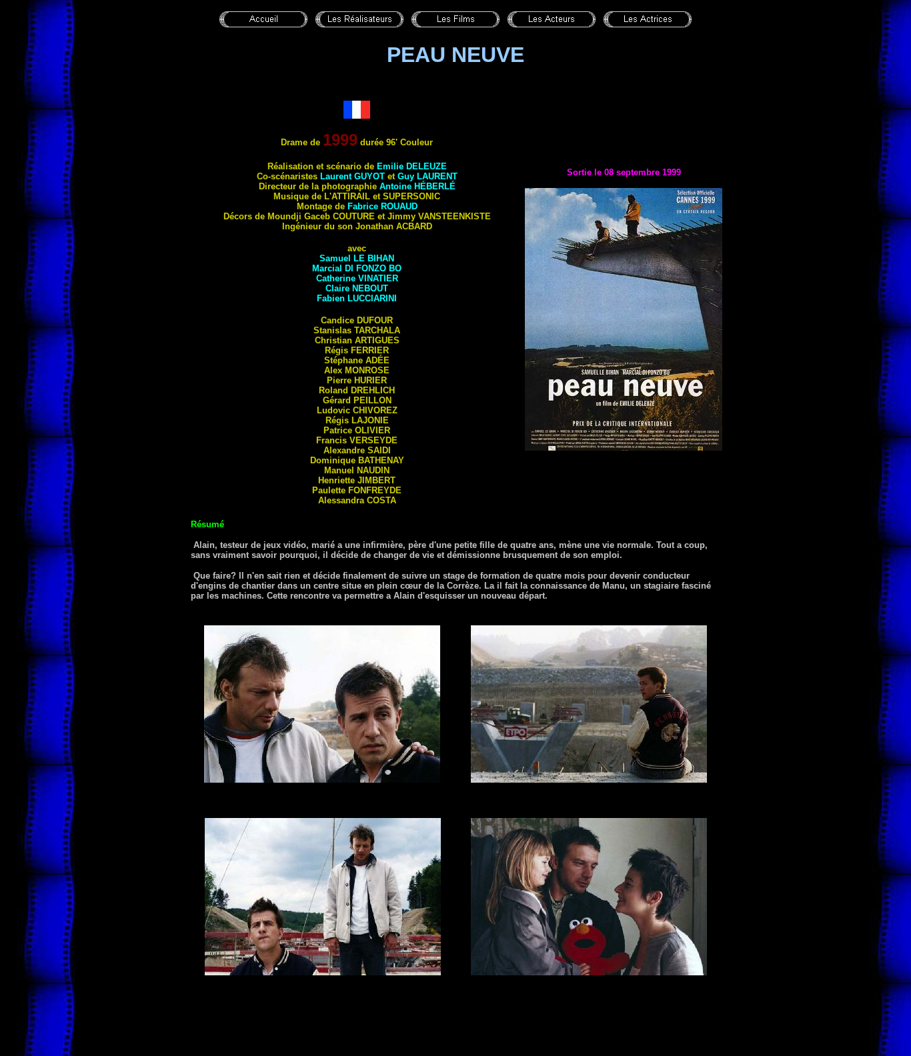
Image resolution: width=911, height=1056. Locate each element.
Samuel (356, 258)
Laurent (352, 176)
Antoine (417, 186)
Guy (427, 176)
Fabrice (382, 206)
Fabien (357, 298)
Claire (356, 288)
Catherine (357, 278)
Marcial (356, 268)
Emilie (412, 166)
